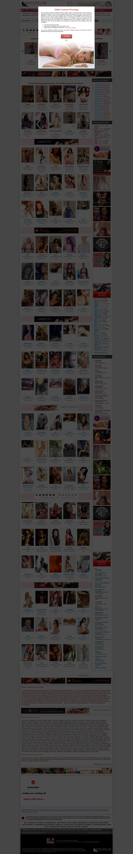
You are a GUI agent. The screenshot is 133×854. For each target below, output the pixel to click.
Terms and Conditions (70, 27)
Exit (66, 40)
